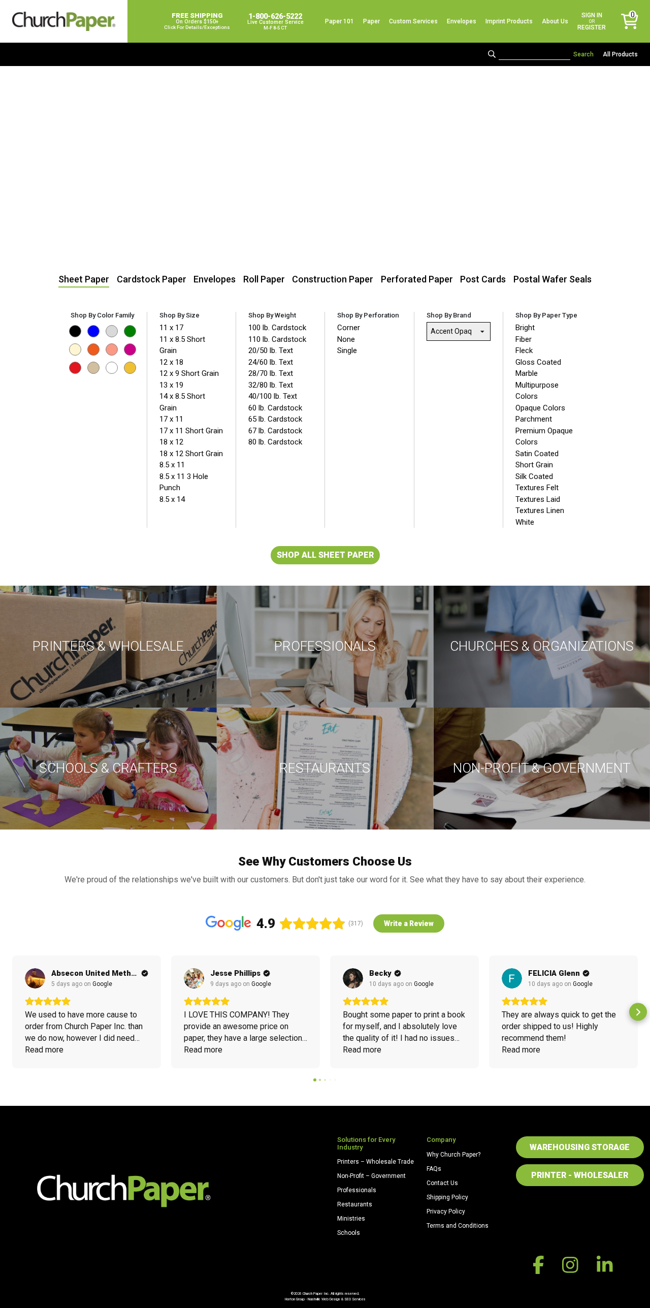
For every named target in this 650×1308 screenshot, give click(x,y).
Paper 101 (339, 21)
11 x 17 (171, 327)
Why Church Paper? (453, 1154)
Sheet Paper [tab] (83, 279)
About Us (555, 21)
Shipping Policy (447, 1197)
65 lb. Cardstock (275, 419)
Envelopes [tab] (214, 279)
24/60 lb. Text (270, 362)
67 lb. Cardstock (275, 430)
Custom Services (413, 21)
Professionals (356, 1190)
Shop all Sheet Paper (325, 555)
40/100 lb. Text (272, 396)
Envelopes (461, 21)
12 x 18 (171, 362)
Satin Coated (537, 453)
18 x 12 (171, 441)
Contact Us (442, 1183)
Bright (525, 327)
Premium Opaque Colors (544, 436)
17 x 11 (171, 419)
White (524, 522)
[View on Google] (35, 978)
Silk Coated (534, 476)
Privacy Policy (446, 1211)
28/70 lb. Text (270, 373)
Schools (348, 1232)
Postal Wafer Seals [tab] (552, 279)
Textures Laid (537, 499)
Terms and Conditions (458, 1225)
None (346, 339)
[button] (12, 1012)
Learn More (325, 694)
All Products (620, 54)
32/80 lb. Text (270, 385)
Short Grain (534, 464)
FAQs (434, 1168)
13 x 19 (171, 385)
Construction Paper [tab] (332, 279)
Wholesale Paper (108, 694)
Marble (526, 373)
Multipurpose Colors (537, 390)
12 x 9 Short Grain (189, 373)
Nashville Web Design (324, 1299)
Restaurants (354, 1204)
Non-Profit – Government (371, 1175)
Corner (348, 327)
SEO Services (355, 1299)
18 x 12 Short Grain (191, 453)
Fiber (523, 339)
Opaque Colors (540, 407)
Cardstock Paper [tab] (151, 279)
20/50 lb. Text (270, 350)
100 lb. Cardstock (277, 327)
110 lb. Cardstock (277, 339)
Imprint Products (509, 21)
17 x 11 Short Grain (191, 430)
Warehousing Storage (580, 1147)
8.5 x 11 (172, 464)
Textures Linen (539, 510)
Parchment (533, 419)
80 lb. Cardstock (275, 441)
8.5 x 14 (172, 499)
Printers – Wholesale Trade (375, 1161)
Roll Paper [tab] (264, 279)
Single (347, 350)
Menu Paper (325, 816)
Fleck (524, 350)
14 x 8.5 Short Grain (182, 402)
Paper (371, 21)
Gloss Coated (538, 362)
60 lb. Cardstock (275, 407)
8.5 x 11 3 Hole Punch (183, 482)
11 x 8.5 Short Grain (182, 345)
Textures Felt (537, 487)
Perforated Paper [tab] (417, 279)
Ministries (351, 1218)
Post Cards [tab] (483, 279)
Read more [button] (44, 1050)
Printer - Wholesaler (579, 1175)
